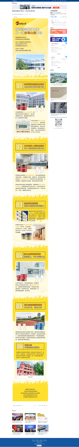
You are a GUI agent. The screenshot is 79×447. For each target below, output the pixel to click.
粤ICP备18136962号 (39, 442)
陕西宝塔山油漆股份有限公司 (17, 405)
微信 (60, 0)
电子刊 (58, 0)
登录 (63, 2)
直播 (65, 0)
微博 (63, 0)
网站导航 (15, 0)
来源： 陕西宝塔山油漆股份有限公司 (17, 14)
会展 (52, 0)
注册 (65, 2)
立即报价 (58, 67)
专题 (55, 0)
